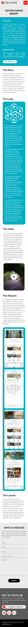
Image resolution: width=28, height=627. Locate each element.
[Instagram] (9, 613)
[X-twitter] (14, 613)
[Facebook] (4, 613)
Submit (14, 580)
